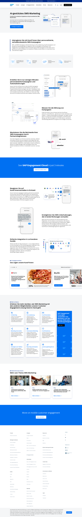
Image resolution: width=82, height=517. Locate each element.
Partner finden (29, 493)
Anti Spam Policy (45, 486)
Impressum (44, 473)
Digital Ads (11, 479)
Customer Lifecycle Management (48, 457)
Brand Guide (45, 488)
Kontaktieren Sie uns (30, 481)
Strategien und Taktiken (13, 457)
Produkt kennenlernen (13, 435)
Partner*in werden (29, 496)
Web (10, 476)
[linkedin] (68, 440)
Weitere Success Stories (65, 267)
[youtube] (68, 437)
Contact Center (12, 496)
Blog (43, 440)
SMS (10, 481)
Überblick (44, 435)
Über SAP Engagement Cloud (31, 464)
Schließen (69, 512)
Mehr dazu (61, 325)
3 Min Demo (28, 484)
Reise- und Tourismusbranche (31, 445)
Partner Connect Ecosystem (31, 491)
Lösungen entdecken (30, 435)
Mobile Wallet (12, 484)
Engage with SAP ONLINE (47, 464)
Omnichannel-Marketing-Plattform (15, 452)
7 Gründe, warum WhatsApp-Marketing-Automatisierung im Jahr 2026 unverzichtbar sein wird (62, 390)
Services (28, 469)
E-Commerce (29, 440)
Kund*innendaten (13, 442)
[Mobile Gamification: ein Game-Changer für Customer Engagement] (41, 381)
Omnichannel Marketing (46, 466)
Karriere (28, 476)
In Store (11, 494)
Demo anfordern (40, 417)
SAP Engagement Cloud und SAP (32, 466)
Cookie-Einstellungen (46, 483)
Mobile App (12, 486)
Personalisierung (12, 447)
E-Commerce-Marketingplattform (48, 452)
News (27, 479)
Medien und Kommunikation (31, 450)
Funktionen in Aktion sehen (40, 169)
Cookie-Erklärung (45, 481)
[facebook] (68, 435)
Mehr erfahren (15, 285)
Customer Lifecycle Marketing (14, 467)
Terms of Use (45, 478)
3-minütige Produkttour (16, 26)
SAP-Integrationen (29, 503)
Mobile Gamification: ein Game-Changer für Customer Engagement (40, 390)
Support (28, 471)
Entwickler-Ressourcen (30, 498)
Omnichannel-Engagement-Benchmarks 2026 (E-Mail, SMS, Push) (18, 390)
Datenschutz (45, 476)
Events (28, 474)
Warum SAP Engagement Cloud (31, 461)
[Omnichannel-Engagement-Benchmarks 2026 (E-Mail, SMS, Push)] (19, 381)
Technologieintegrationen (14, 462)
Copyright (44, 495)
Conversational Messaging (14, 489)
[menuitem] (57, 5)
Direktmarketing (12, 491)
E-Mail (11, 474)
